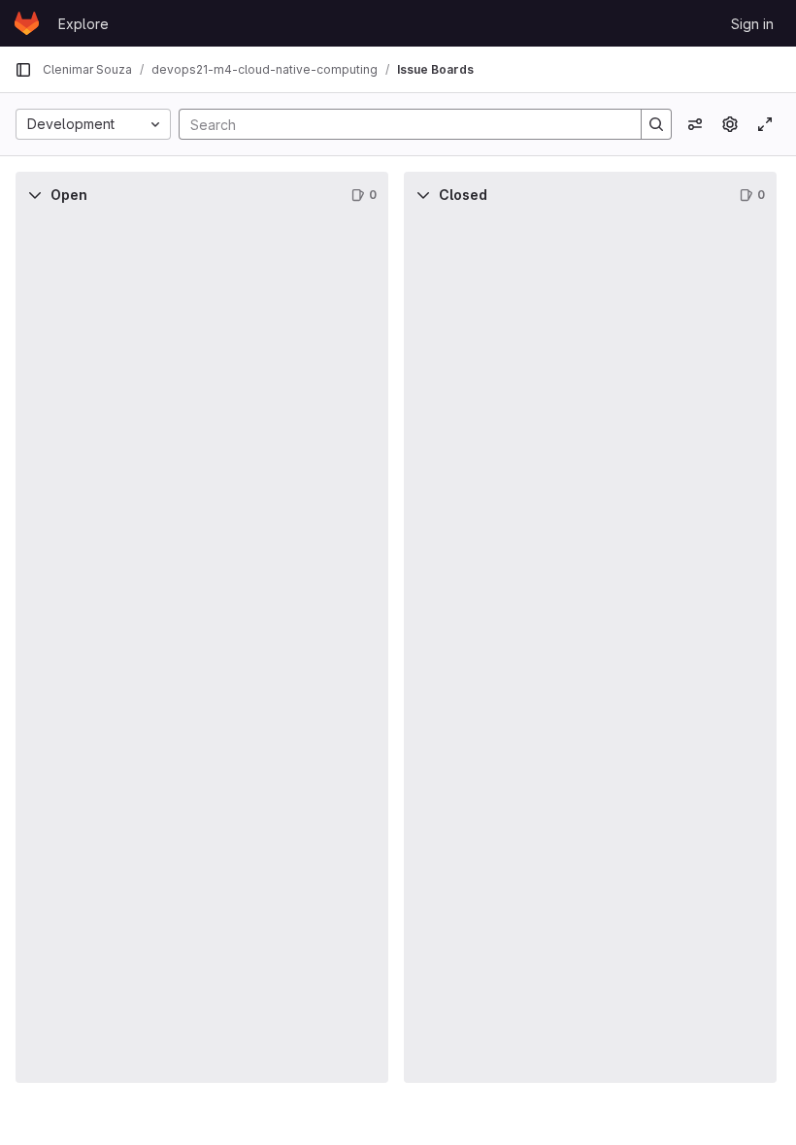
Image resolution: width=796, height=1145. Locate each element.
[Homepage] (27, 23)
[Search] (656, 124)
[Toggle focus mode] (764, 124)
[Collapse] (35, 195)
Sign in (752, 24)
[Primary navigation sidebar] (23, 69)
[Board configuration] (730, 124)
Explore (83, 24)
